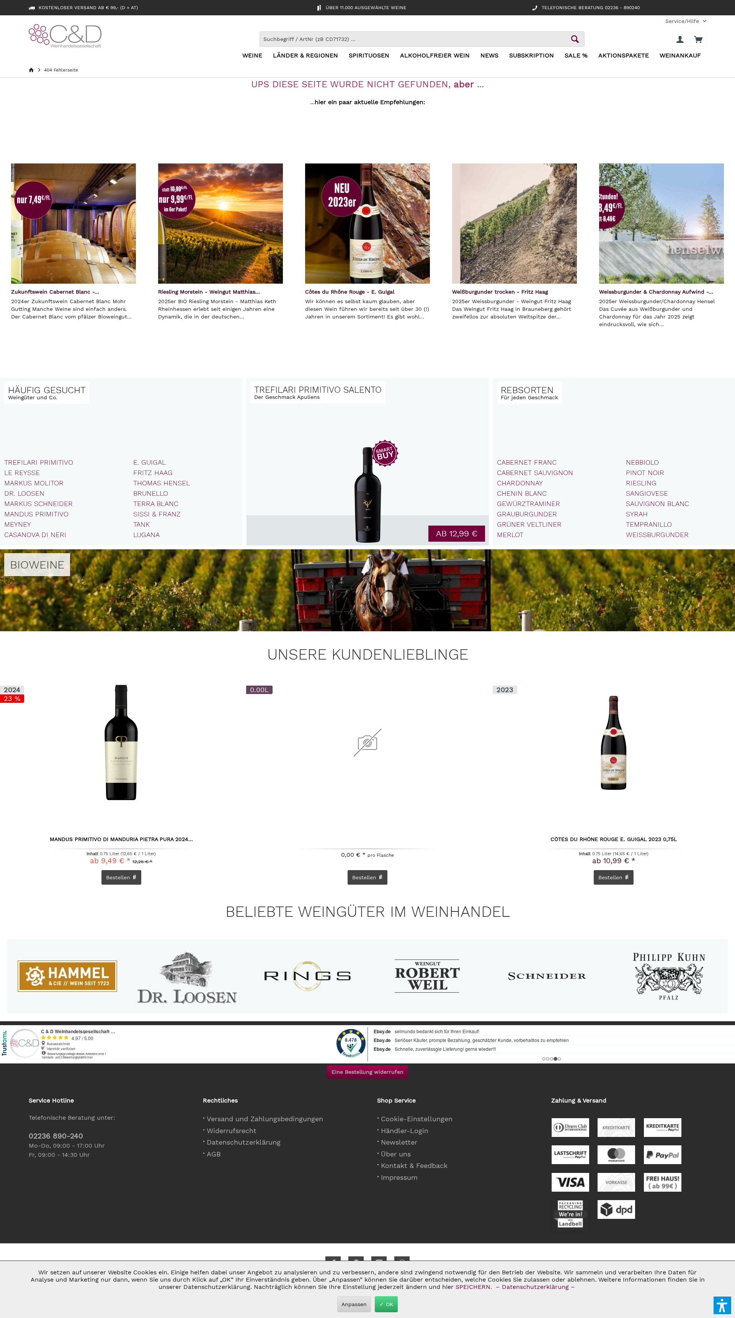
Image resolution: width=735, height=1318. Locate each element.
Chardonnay (520, 483)
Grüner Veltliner (529, 524)
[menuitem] (683, 21)
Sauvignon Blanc (657, 504)
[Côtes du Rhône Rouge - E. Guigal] (367, 223)
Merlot (510, 535)
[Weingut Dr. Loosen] (187, 976)
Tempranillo (649, 524)
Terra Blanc (155, 504)
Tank (141, 524)
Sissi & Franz (157, 514)
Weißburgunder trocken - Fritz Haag (500, 292)
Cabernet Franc (527, 462)
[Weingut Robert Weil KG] (427, 976)
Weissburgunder (657, 535)
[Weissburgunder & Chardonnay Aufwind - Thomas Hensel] (661, 223)
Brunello (150, 493)
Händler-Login (404, 1131)
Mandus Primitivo (36, 514)
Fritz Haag (153, 473)
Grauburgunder (527, 514)
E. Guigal (149, 462)
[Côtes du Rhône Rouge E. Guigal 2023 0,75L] (614, 743)
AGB (214, 1154)
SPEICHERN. (475, 1286)
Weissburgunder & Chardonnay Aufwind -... (656, 292)
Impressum (399, 1177)
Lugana (146, 535)
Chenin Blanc (522, 493)
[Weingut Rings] (307, 976)
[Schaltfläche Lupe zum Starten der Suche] (575, 39)
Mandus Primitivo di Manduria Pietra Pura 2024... (121, 839)
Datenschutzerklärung (244, 1142)
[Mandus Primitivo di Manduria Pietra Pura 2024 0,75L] (121, 743)
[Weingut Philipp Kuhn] (667, 976)
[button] (722, 1305)
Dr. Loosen (24, 493)
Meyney (17, 524)
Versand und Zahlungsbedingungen (265, 1119)
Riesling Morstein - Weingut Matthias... (209, 292)
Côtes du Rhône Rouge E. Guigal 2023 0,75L (613, 839)
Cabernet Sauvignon (535, 473)
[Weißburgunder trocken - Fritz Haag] (514, 223)
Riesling (641, 483)
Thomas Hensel (161, 483)
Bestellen (365, 877)
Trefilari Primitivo (38, 462)
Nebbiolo (642, 462)
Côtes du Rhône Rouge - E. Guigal (349, 292)
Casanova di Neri (35, 535)
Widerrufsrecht (231, 1131)
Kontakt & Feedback (414, 1165)
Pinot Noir (645, 473)
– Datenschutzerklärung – (535, 1286)
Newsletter (399, 1142)
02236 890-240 (56, 1136)
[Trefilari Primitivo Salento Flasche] (368, 495)
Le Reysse (22, 473)
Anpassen (354, 1304)
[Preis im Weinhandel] (456, 534)
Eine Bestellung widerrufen (367, 1072)
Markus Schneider (38, 504)
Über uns (396, 1154)
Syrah (637, 514)
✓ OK (386, 1304)
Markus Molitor (34, 483)
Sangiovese (647, 493)
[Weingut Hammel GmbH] (67, 976)
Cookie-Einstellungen (416, 1119)
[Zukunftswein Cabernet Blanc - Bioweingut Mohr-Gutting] (73, 223)
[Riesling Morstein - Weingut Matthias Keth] (220, 223)
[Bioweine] (37, 564)
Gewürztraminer (528, 504)
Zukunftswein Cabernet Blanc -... (55, 292)
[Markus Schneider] (547, 976)
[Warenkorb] (698, 39)
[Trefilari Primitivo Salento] (317, 392)
